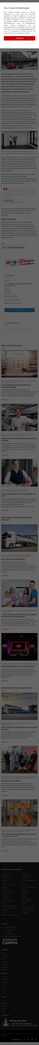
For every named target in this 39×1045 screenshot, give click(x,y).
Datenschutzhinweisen (27, 29)
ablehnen (29, 31)
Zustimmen (19, 38)
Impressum (25, 43)
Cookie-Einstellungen (18, 33)
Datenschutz (32, 43)
